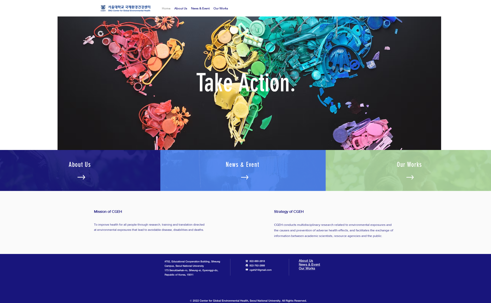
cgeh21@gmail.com (261, 270)
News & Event (309, 264)
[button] (180, 8)
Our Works (307, 268)
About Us (306, 260)
